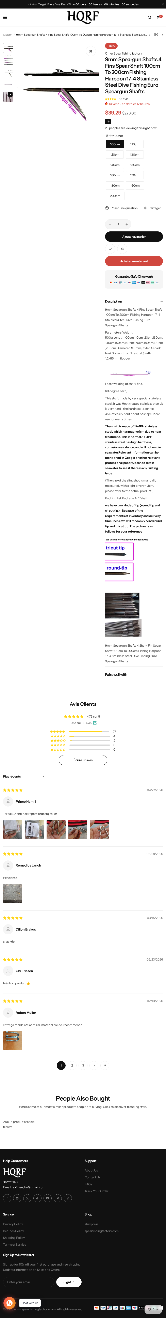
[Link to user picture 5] (99, 829)
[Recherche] (149, 17)
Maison (7, 34)
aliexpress (91, 1224)
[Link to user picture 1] (12, 829)
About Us (91, 1170)
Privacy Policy (13, 1224)
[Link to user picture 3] (56, 829)
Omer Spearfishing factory (123, 53)
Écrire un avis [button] (83, 760)
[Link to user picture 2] (34, 829)
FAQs (88, 1184)
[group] (57, 85)
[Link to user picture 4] (77, 829)
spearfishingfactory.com (102, 1231)
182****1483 (11, 1182)
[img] (12, 790)
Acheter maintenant (134, 261)
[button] (111, 99)
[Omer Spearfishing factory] (83, 17)
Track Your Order (97, 1191)
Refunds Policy (13, 1231)
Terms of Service (14, 1244)
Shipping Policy (14, 1238)
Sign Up (69, 1282)
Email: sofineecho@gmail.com (24, 1187)
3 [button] (83, 1065)
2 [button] (72, 1065)
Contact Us (92, 1177)
